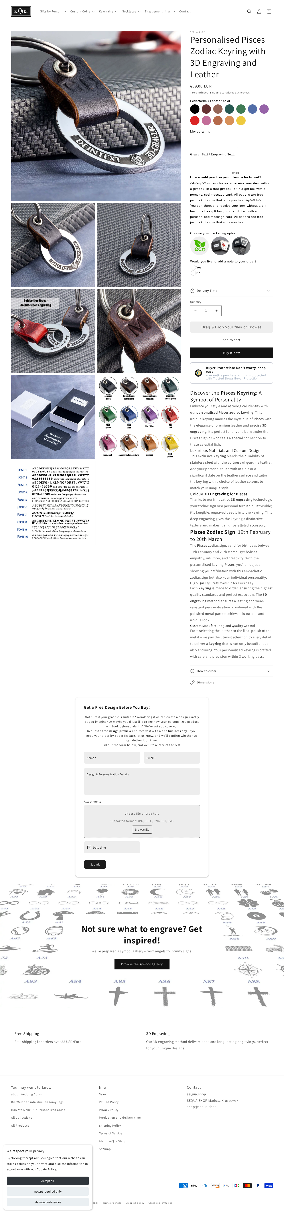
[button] (52, 11)
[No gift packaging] (199, 245)
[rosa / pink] (206, 120)
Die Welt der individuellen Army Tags (37, 1102)
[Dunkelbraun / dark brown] (206, 109)
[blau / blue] (252, 109)
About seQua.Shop (112, 1141)
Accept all (47, 1181)
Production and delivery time (120, 1118)
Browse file (142, 830)
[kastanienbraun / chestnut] (218, 109)
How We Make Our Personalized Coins (38, 1110)
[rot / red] (194, 120)
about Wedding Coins (26, 1094)
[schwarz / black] (194, 109)
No (198, 273)
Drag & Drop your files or (231, 327)
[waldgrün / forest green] (229, 109)
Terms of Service (110, 1133)
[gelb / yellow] (241, 120)
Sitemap (105, 1149)
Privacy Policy (108, 1110)
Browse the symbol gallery (142, 964)
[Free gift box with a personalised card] (241, 245)
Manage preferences (48, 1202)
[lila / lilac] (264, 109)
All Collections (21, 1118)
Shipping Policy (110, 1125)
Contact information (160, 1202)
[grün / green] (241, 109)
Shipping (215, 92)
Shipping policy (135, 1202)
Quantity (195, 302)
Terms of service (112, 1202)
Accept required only (47, 1191)
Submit (95, 865)
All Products (20, 1125)
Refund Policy (109, 1102)
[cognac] (229, 120)
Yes (198, 267)
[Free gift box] (220, 245)
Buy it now (231, 353)
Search (104, 1094)
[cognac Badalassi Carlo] (218, 120)
